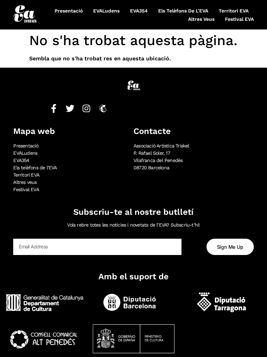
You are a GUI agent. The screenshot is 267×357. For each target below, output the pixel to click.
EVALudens (106, 11)
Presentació (69, 11)
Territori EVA (234, 11)
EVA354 (139, 11)
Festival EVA (239, 19)
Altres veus (201, 19)
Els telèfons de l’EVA (183, 11)
